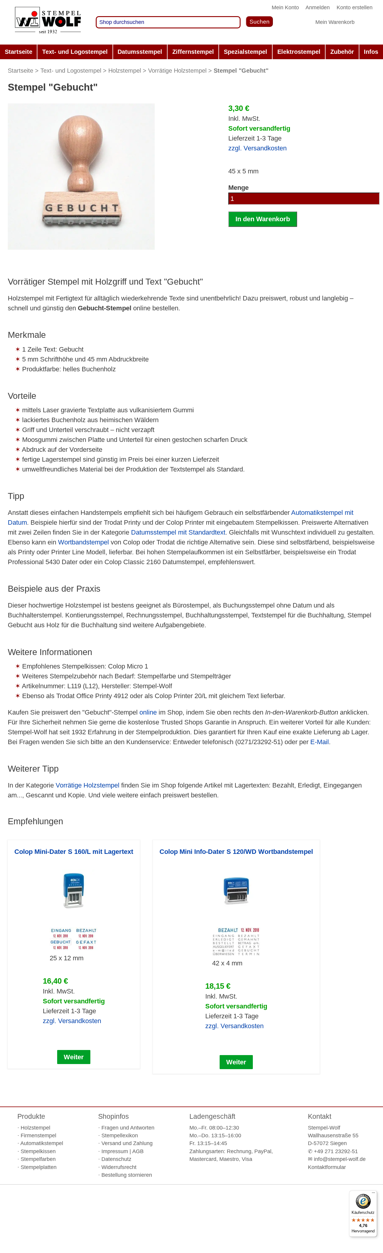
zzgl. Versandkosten (257, 148)
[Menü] (373, 1194)
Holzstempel (124, 70)
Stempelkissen (38, 1151)
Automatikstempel (41, 1143)
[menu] (191, 52)
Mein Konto (285, 7)
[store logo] (48, 22)
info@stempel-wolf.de (340, 1159)
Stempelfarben (38, 1159)
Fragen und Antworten (127, 1128)
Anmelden (318, 7)
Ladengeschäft (212, 1116)
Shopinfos (113, 1116)
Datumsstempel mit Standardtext (178, 532)
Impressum (114, 1151)
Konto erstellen (355, 7)
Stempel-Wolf (324, 1128)
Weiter (74, 1057)
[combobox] (168, 22)
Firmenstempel (38, 1135)
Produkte (31, 1116)
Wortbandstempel (83, 542)
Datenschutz (116, 1159)
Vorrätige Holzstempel (177, 70)
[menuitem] (18, 52)
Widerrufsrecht (118, 1167)
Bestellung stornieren (126, 1175)
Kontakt (319, 1116)
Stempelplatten (39, 1167)
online (148, 712)
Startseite (20, 70)
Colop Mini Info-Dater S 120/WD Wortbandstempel (236, 851)
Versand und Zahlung (127, 1143)
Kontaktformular (327, 1167)
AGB (138, 1151)
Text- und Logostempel (70, 70)
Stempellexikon (119, 1135)
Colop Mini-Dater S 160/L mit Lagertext (73, 851)
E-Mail (319, 742)
